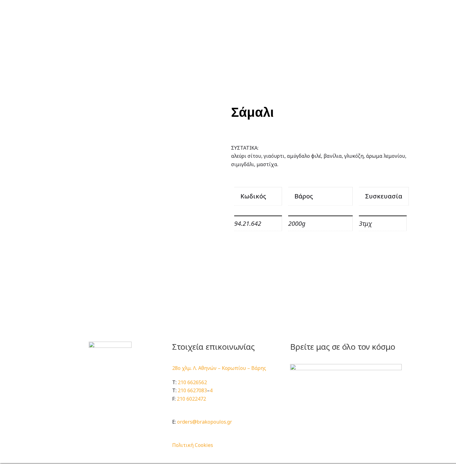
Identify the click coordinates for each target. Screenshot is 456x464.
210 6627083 (192, 390)
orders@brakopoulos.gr (204, 421)
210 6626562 (192, 382)
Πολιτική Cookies (192, 445)
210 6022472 (191, 398)
